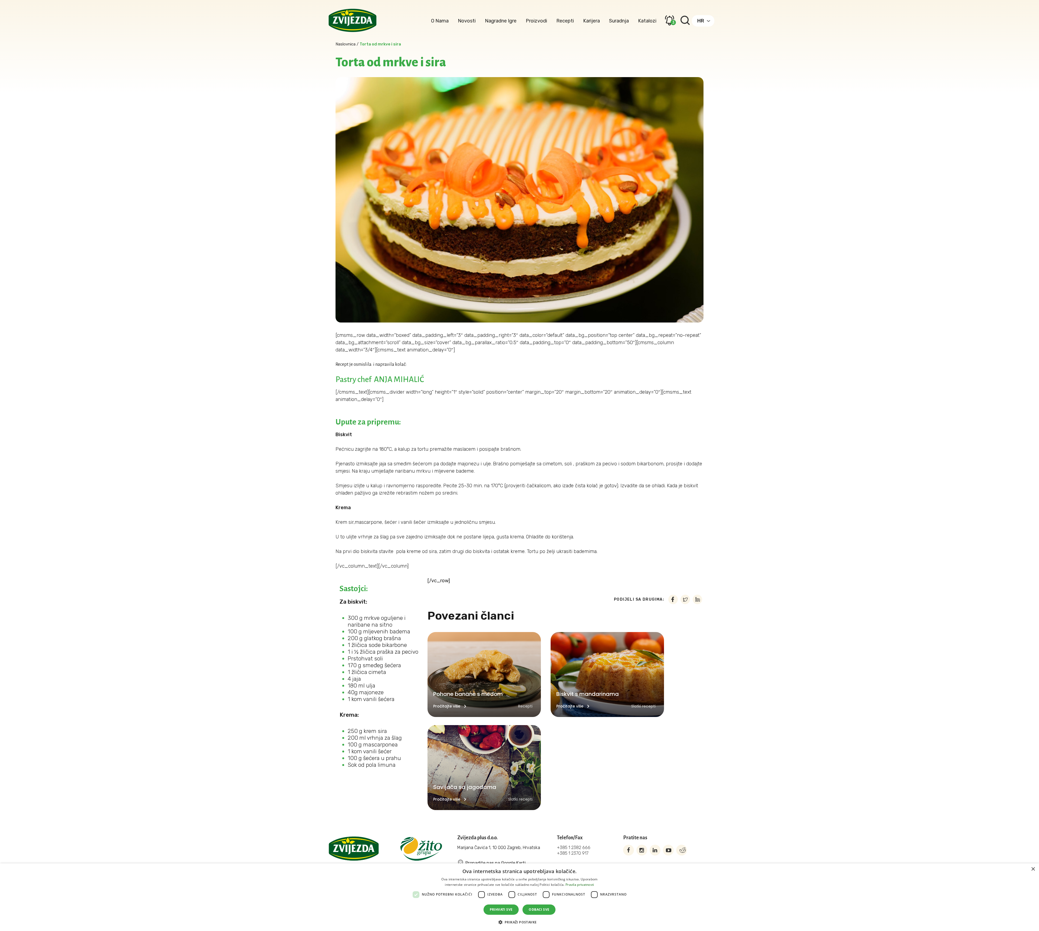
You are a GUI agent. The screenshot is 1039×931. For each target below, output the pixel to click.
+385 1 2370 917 (572, 853)
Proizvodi (536, 21)
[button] (519, 922)
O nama (440, 21)
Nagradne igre (501, 21)
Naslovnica (346, 44)
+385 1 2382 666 (573, 847)
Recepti (565, 21)
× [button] (1033, 869)
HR (700, 21)
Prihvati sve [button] (501, 909)
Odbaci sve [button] (539, 909)
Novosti (467, 21)
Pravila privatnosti (579, 884)
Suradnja (619, 21)
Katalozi (647, 21)
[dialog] (519, 897)
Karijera (591, 21)
